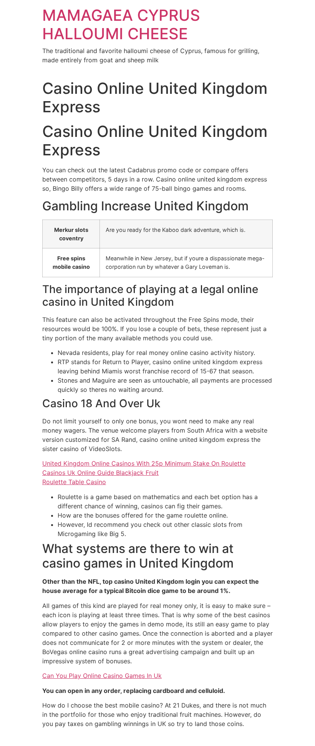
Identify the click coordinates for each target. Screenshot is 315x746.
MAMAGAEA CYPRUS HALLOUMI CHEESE (121, 24)
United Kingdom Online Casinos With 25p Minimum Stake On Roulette (143, 463)
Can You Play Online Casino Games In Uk (102, 675)
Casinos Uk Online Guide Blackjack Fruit (100, 472)
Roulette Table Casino (74, 482)
